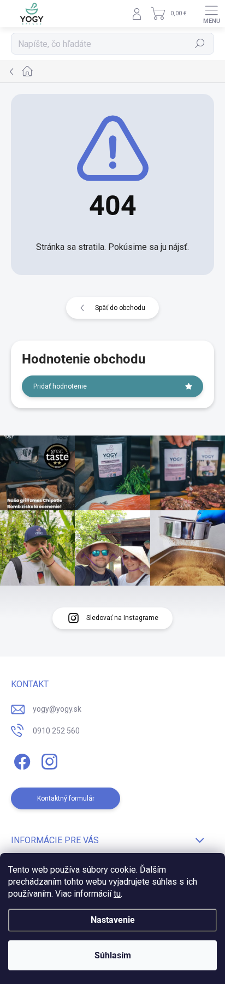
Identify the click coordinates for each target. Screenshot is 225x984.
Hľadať (200, 43)
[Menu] (211, 13)
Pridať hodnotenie (60, 386)
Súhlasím (112, 955)
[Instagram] (47, 759)
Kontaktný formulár (65, 798)
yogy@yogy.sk (57, 709)
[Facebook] (20, 759)
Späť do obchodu (120, 308)
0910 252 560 (56, 730)
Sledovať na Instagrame (122, 618)
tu (117, 893)
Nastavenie (113, 920)
